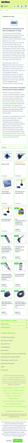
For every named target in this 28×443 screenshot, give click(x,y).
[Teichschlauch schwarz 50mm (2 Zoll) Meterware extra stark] (7, 294)
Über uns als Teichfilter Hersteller (16, 390)
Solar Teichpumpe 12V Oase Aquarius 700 (20, 192)
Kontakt (5, 390)
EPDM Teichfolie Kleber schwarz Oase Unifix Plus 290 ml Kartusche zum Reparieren (7, 277)
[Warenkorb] (25, 6)
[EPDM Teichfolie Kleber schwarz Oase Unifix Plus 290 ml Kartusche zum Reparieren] (7, 266)
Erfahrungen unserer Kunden (9, 360)
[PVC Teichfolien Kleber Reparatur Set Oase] (20, 266)
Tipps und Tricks (5, 344)
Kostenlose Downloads (7, 363)
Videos (3, 367)
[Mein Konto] (21, 6)
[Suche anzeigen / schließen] (14, 6)
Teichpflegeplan (5, 347)
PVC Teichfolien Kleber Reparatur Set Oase (20, 275)
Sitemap (22, 388)
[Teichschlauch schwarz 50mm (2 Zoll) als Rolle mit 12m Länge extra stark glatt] (20, 294)
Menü (5, 6)
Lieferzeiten (21, 379)
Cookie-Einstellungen (7, 388)
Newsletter (16, 388)
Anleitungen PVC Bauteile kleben (10, 357)
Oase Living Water (10, 102)
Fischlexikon (4, 370)
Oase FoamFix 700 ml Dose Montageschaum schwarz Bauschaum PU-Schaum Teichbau (7, 249)
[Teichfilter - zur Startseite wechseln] (5, 2)
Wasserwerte (5, 350)
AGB (21, 393)
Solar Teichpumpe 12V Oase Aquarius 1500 (6, 220)
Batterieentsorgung (13, 398)
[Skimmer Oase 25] (7, 156)
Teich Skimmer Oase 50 (20, 164)
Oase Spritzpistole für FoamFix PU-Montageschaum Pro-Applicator (19, 249)
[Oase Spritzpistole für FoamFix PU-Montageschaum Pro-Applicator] (20, 239)
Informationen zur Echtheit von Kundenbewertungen (14, 406)
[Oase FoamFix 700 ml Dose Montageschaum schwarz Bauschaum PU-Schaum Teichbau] (7, 239)
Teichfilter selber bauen (8, 333)
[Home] (1, 10)
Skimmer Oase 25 (5, 164)
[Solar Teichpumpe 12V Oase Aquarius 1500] (7, 211)
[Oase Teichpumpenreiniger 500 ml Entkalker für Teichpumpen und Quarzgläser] (20, 211)
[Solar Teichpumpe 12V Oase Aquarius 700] (20, 183)
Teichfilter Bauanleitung (8, 337)
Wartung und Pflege (7, 340)
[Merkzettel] (17, 6)
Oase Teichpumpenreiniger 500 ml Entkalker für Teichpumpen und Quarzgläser (20, 221)
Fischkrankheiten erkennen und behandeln (13, 353)
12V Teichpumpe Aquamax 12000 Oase (6, 192)
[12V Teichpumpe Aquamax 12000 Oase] (7, 183)
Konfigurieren (17, 440)
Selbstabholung (15, 393)
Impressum (7, 393)
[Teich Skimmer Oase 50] (20, 156)
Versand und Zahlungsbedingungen (13, 403)
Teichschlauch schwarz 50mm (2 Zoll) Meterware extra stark (7, 303)
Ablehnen (9, 440)
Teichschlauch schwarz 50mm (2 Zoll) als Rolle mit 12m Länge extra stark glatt (20, 304)
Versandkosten (5, 377)
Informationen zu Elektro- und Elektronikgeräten (13, 401)
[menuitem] (4, 6)
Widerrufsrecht (17, 395)
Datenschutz (9, 395)
